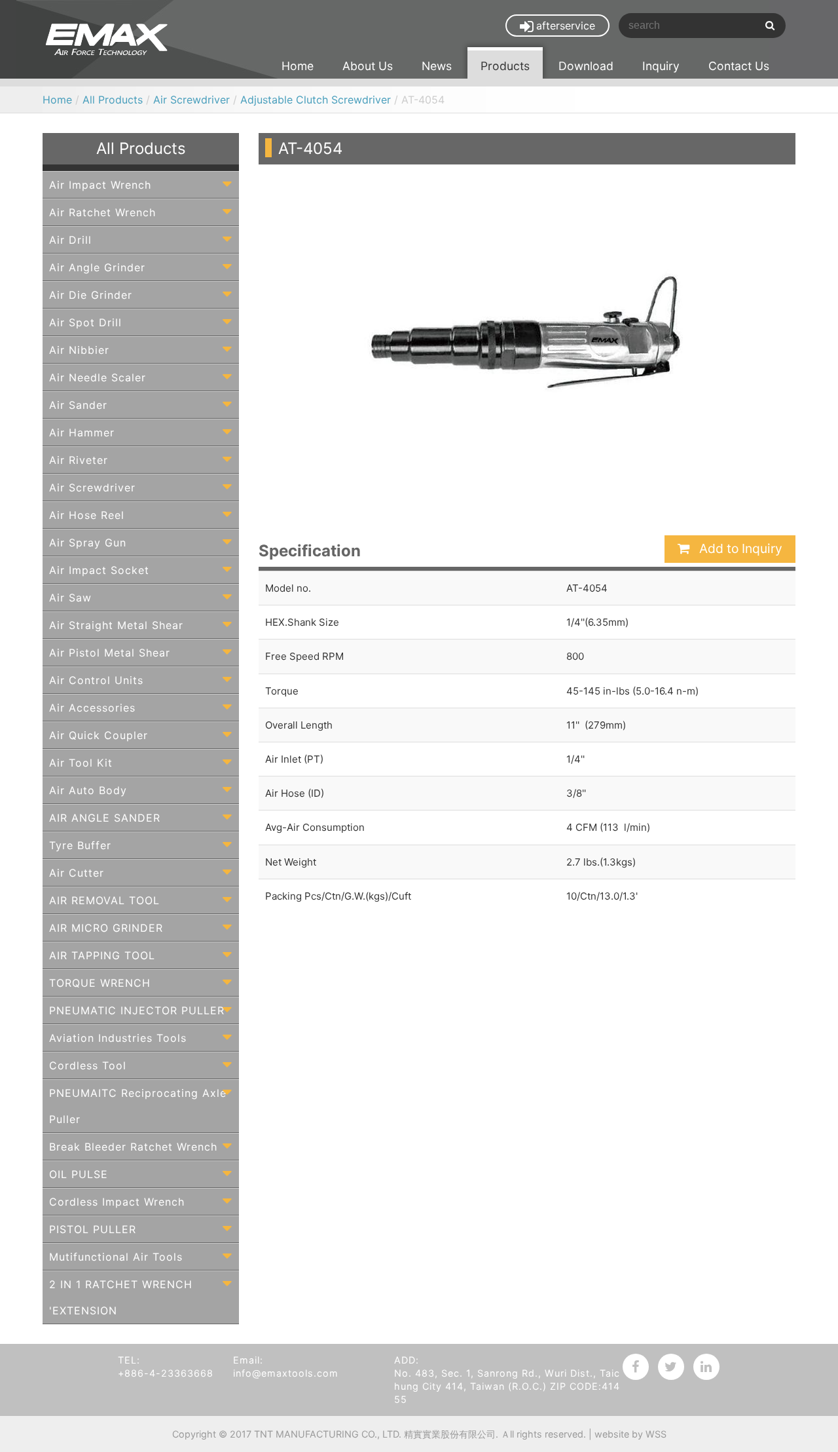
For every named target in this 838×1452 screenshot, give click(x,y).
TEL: (129, 1360)
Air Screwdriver (191, 99)
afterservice (565, 25)
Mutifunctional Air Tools (116, 1256)
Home (298, 66)
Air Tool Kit (81, 762)
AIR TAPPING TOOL (102, 955)
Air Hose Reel (86, 515)
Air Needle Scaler (97, 377)
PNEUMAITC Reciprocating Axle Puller (138, 1106)
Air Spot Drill (85, 322)
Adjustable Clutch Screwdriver (315, 99)
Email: (248, 1360)
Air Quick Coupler (98, 735)
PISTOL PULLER (92, 1229)
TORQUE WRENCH (100, 982)
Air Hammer (82, 432)
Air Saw (70, 597)
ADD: (406, 1360)
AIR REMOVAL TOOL (104, 900)
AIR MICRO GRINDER (106, 927)
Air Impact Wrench (100, 184)
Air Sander (78, 404)
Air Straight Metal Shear (116, 625)
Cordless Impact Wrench (117, 1201)
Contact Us (738, 66)
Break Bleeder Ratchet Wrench (133, 1146)
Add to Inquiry (739, 548)
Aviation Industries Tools (118, 1037)
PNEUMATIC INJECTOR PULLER (137, 1010)
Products (505, 66)
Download (585, 66)
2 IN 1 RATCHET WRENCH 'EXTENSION (120, 1297)
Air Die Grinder (90, 294)
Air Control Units (96, 680)
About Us (367, 66)
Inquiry (661, 66)
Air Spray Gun (87, 542)
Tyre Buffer (80, 845)
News (437, 66)
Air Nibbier (79, 349)
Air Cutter (76, 872)
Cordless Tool (87, 1065)
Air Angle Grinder (97, 267)
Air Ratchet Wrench (102, 212)
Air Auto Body (88, 790)
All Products (112, 99)
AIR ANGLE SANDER (104, 817)
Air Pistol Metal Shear (109, 652)
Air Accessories (92, 707)
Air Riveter (78, 460)
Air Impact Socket (99, 570)
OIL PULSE (78, 1174)
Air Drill (70, 239)
